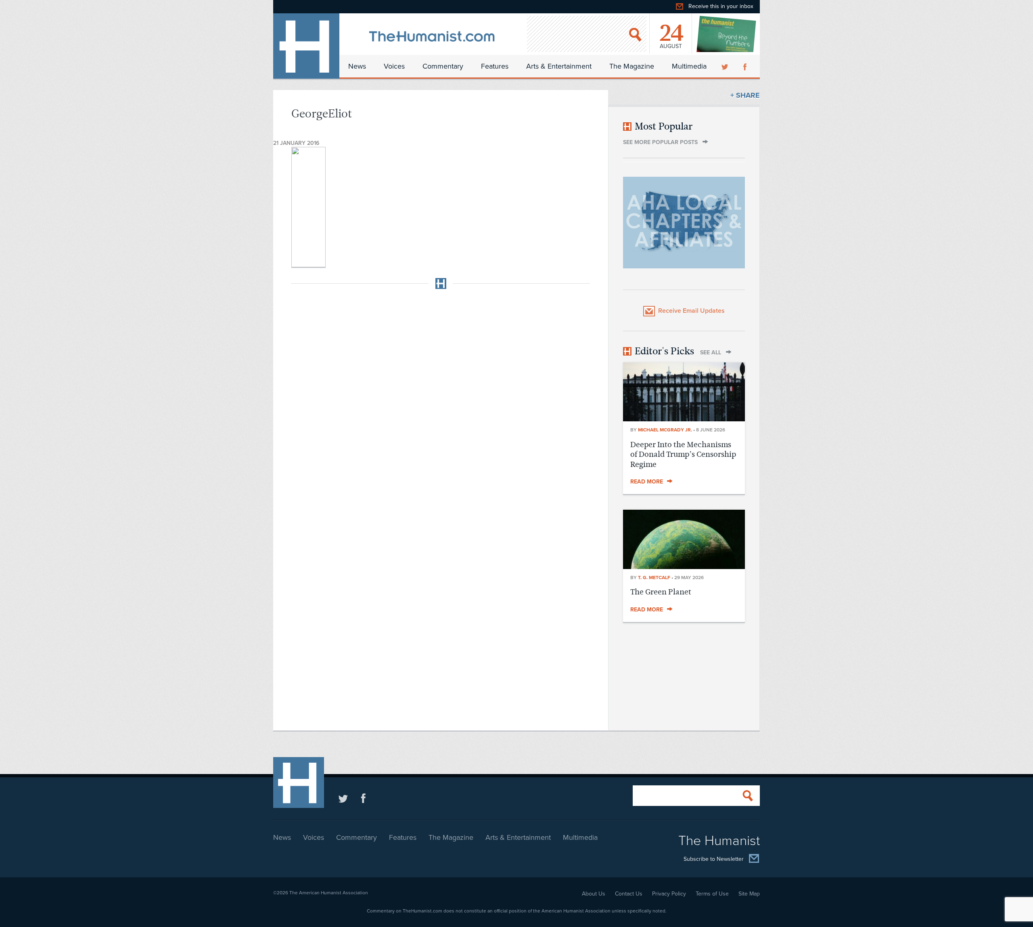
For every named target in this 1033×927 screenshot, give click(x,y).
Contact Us (628, 893)
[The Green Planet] (684, 566)
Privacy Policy (669, 893)
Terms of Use (712, 893)
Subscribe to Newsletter (714, 859)
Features (494, 66)
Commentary (442, 66)
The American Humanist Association (328, 893)
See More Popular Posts (660, 142)
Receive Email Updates (691, 311)
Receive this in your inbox (720, 6)
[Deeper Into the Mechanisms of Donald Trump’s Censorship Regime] (684, 418)
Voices (394, 66)
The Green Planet (660, 591)
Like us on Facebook (363, 798)
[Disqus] (440, 396)
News (357, 66)
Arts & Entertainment (559, 66)
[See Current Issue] (726, 34)
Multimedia (689, 66)
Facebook (746, 66)
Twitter (725, 66)
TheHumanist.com (306, 46)
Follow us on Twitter (343, 798)
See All (710, 352)
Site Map (749, 893)
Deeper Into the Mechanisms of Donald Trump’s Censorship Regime (683, 454)
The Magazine (631, 66)
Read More (646, 481)
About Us (593, 893)
